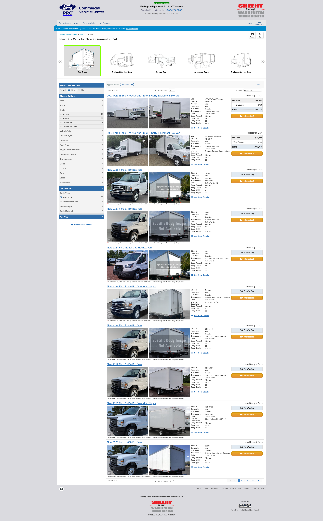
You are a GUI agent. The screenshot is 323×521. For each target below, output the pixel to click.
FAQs (206, 488)
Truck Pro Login (258, 488)
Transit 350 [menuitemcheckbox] (68, 122)
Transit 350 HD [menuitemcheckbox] (70, 126)
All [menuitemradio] (64, 90)
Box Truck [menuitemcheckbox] (67, 197)
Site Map (224, 488)
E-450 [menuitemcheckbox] (66, 118)
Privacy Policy (235, 488)
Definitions (214, 488)
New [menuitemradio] (73, 90)
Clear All (258, 84)
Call (260, 37)
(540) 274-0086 (174, 10)
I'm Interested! (247, 116)
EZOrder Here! (132, 28)
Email (252, 37)
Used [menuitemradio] (83, 90)
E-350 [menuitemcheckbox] (66, 114)
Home (199, 488)
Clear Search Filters (83, 224)
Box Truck (126, 84)
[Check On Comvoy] (61, 489)
